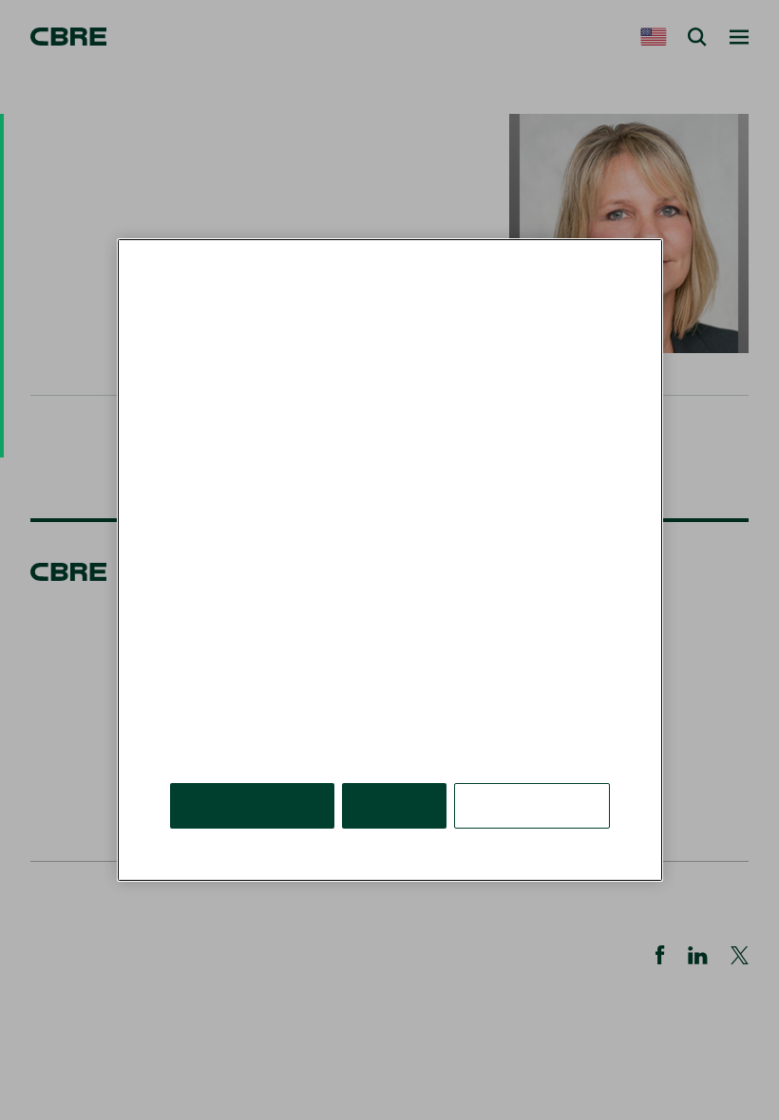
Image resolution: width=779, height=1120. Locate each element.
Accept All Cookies (252, 805)
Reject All (394, 805)
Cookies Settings (532, 805)
